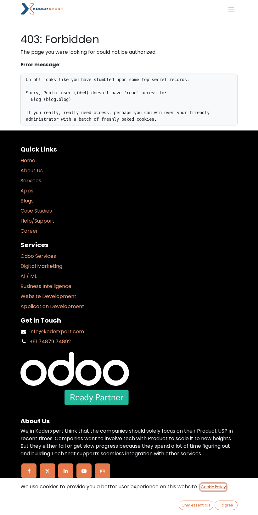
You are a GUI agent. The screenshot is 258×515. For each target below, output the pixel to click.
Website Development (48, 296)
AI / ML (28, 276)
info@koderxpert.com (57, 331)
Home (27, 160)
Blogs (27, 200)
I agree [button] (226, 505)
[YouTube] (84, 471)
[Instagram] (102, 471)
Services (30, 180)
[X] (47, 471)
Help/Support (37, 220)
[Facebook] (28, 471)
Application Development (52, 306)
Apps (26, 190)
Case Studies (36, 210)
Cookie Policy (213, 487)
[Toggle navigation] (231, 9)
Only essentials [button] (196, 505)
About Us (31, 170)
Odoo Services (38, 256)
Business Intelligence (45, 286)
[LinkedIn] (65, 471)
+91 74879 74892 (50, 341)
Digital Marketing (41, 266)
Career (29, 231)
